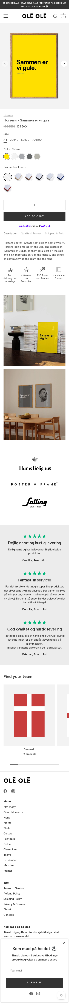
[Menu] (6, 16)
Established (10, 860)
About (7, 909)
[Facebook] (31, 993)
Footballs (9, 838)
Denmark (29, 749)
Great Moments (13, 812)
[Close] (64, 943)
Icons (7, 817)
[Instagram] (38, 993)
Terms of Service (14, 888)
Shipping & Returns (56, 233)
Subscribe (34, 982)
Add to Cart (34, 216)
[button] (5, 64)
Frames (8, 870)
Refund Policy (12, 893)
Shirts (7, 828)
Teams (8, 854)
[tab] (12, 234)
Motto (8, 823)
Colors (7, 844)
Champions (10, 849)
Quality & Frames (31, 233)
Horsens (8, 115)
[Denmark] (29, 715)
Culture (8, 833)
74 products (29, 753)
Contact (9, 914)
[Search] (55, 17)
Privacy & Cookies (14, 904)
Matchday (10, 807)
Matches (9, 865)
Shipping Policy (13, 898)
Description (10, 233)
